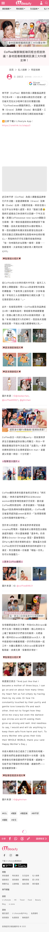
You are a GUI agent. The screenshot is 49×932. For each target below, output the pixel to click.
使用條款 (5, 917)
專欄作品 (5, 884)
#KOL (4, 813)
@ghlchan (25, 400)
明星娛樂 (35, 69)
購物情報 (25, 880)
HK (15, 900)
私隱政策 (15, 917)
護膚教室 (40, 838)
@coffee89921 (10, 400)
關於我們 (5, 913)
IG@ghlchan (20, 799)
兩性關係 (15, 880)
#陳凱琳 (23, 813)
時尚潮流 (20, 9)
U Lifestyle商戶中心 (20, 913)
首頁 (11, 69)
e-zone (12, 904)
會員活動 (25, 884)
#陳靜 (13, 813)
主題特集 (15, 884)
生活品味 (34, 9)
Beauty (38, 900)
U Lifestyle (6, 900)
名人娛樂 (22, 69)
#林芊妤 (35, 813)
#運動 (4, 820)
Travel (22, 900)
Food (30, 900)
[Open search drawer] (46, 3)
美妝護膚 (6, 9)
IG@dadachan (21, 395)
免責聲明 (34, 913)
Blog (4, 904)
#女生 (13, 820)
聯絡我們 (25, 917)
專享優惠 (35, 884)
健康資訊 (5, 880)
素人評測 (35, 880)
